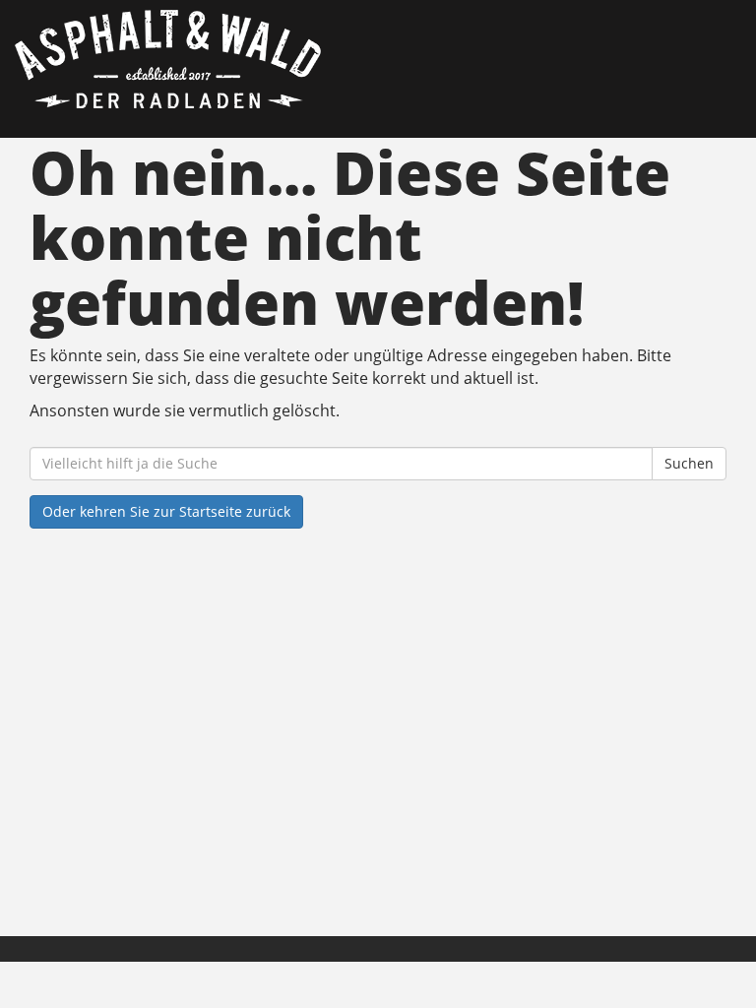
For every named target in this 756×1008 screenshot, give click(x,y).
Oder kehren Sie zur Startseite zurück (166, 511)
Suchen (689, 463)
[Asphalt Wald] (196, 59)
